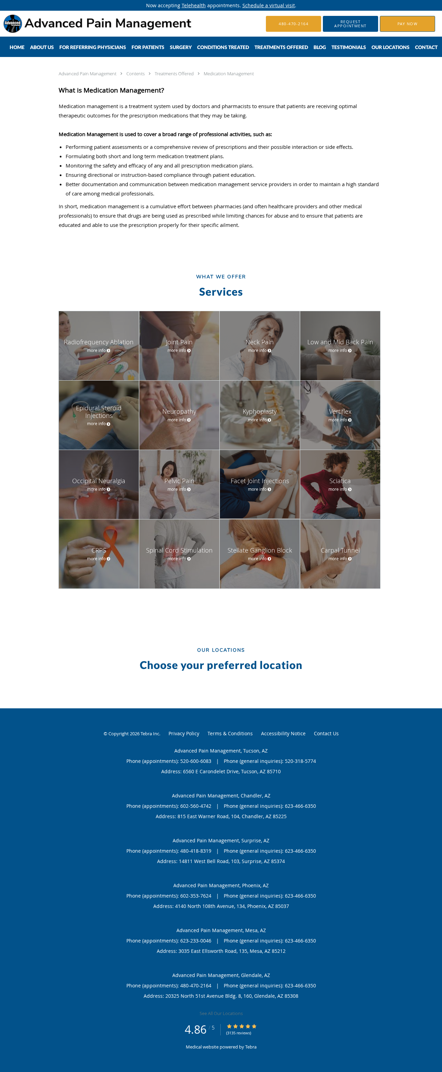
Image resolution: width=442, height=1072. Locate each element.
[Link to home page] (88, 24)
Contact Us (326, 733)
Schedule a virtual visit (268, 5)
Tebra (251, 1047)
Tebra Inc (150, 733)
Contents (136, 73)
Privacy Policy (184, 733)
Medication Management (229, 73)
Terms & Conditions (230, 733)
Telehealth (194, 5)
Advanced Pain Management (88, 73)
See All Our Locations (221, 1013)
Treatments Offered (175, 73)
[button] (350, 24)
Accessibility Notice (283, 733)
